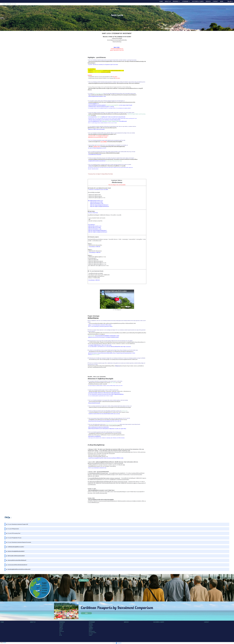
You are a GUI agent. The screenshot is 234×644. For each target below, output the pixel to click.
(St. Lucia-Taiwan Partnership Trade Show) (114, 161)
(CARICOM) (99, 117)
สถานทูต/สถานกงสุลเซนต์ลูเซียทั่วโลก (112, 105)
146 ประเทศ (113, 382)
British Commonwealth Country (98, 93)
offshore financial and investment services (112, 424)
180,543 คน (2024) (95, 354)
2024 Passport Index (124, 410)
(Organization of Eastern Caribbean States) (110, 121)
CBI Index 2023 (91, 335)
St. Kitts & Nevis (97, 72)
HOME (3, 4)
